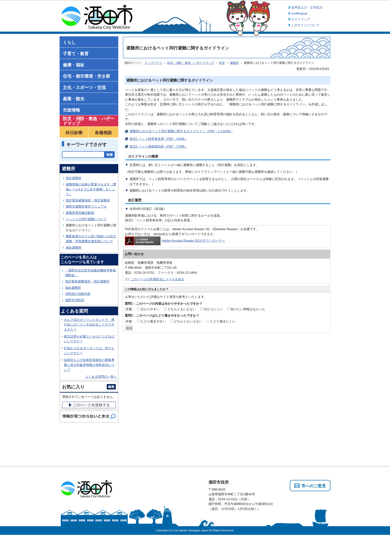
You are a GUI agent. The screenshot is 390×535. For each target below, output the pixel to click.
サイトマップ (300, 19)
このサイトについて (305, 25)
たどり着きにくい (222, 321)
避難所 (234, 63)
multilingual (299, 13)
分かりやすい (150, 309)
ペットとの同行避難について (86, 219)
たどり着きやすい (153, 321)
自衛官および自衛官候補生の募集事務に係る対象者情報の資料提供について (89, 364)
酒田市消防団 (74, 300)
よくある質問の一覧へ (101, 376)
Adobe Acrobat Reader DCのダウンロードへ (193, 240)
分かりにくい (213, 309)
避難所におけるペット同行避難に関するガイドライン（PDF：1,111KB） (181, 131)
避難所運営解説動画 (80, 213)
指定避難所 (73, 178)
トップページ (153, 63)
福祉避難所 (73, 247)
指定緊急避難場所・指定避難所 (88, 200)
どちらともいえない (181, 309)
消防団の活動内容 (78, 294)
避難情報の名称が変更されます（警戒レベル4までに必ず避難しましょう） (91, 189)
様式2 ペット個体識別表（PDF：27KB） (158, 146)
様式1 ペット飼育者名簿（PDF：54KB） (158, 139)
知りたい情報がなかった (248, 309)
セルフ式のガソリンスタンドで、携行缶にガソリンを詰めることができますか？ (89, 324)
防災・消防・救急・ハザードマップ (190, 63)
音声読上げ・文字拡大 (307, 7)
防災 (222, 63)
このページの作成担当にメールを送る (157, 279)
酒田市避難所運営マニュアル (86, 206)
